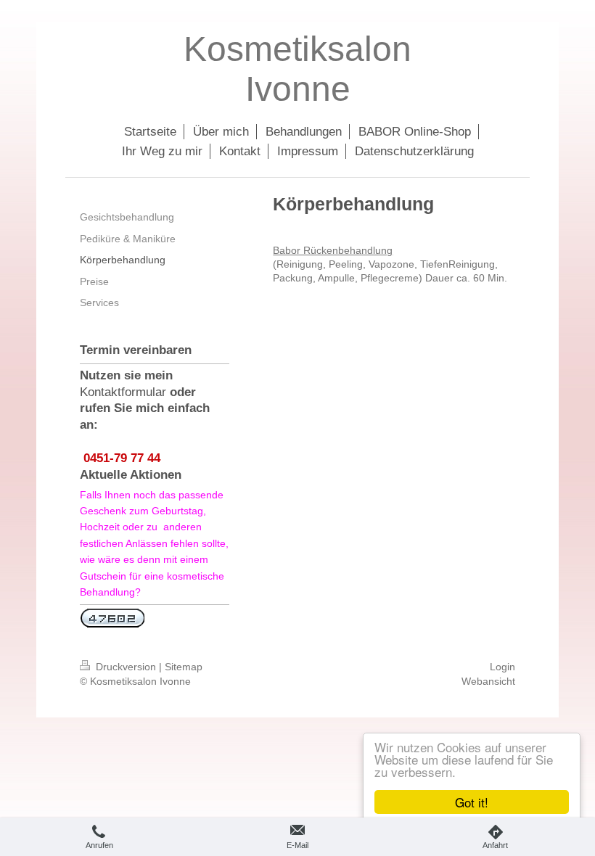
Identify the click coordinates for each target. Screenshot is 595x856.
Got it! (471, 802)
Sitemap (183, 666)
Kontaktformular (123, 392)
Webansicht (488, 681)
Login (502, 666)
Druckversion (126, 666)
